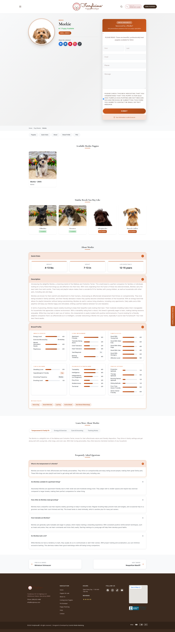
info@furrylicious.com (33, 602)
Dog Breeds (37, 128)
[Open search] (121, 7)
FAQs (61, 610)
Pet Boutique (64, 603)
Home (30, 128)
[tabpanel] (87, 439)
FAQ (76, 134)
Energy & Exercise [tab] (60, 430)
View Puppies (150, 6)
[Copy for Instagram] (75, 44)
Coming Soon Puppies (66, 600)
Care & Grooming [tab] (77, 430)
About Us (62, 597)
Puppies (33, 134)
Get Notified (102, 231)
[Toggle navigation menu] (20, 7)
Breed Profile (66, 134)
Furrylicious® (36, 625)
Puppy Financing (64, 607)
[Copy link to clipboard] (80, 44)
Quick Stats (44, 134)
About (55, 134)
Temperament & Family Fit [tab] (40, 430)
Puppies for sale (64, 593)
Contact (62, 613)
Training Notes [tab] (93, 430)
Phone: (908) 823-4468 (34, 599)
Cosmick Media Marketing (76, 625)
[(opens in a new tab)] (138, 608)
